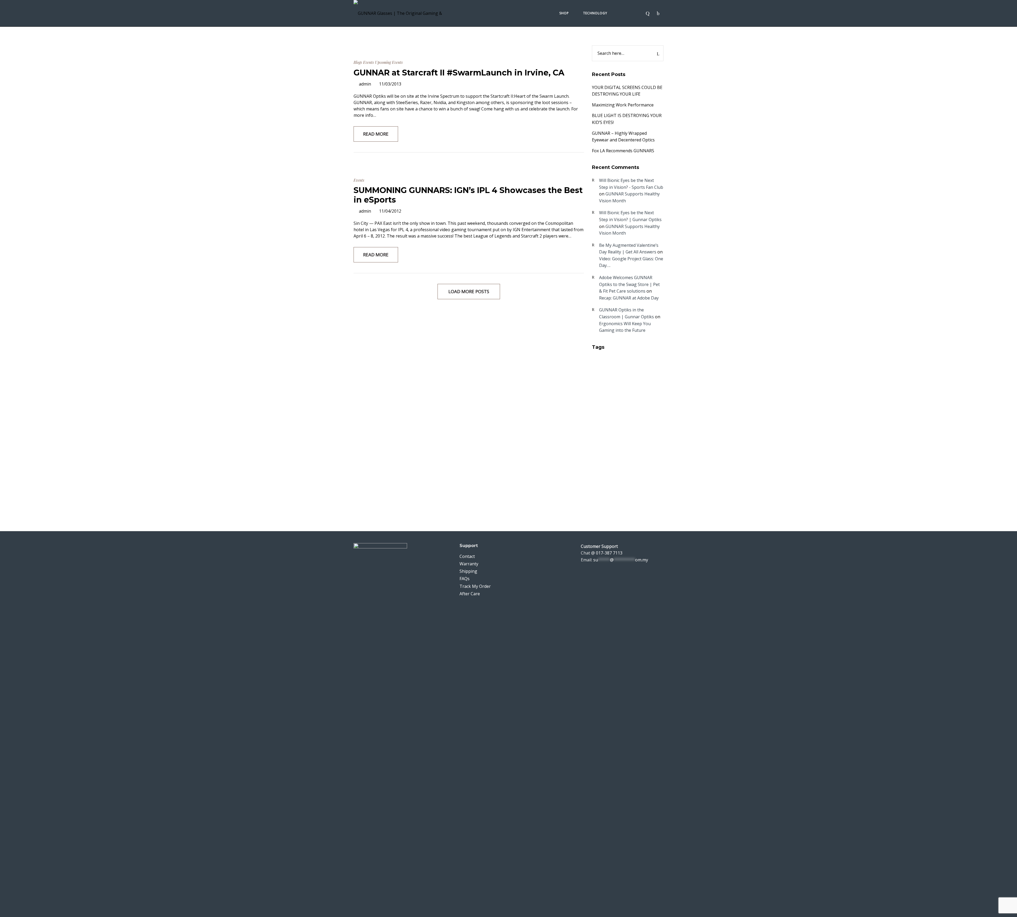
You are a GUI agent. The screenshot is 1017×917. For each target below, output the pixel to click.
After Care (470, 594)
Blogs (358, 62)
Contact (467, 556)
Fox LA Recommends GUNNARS (623, 151)
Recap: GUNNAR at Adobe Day (629, 298)
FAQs (465, 578)
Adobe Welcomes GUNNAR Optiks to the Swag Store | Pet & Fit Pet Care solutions (629, 284)
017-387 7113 (609, 553)
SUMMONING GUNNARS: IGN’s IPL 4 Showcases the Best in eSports (468, 195)
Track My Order (475, 586)
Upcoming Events (389, 62)
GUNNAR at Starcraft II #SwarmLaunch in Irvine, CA (459, 73)
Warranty (469, 564)
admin (365, 84)
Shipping (468, 571)
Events (368, 62)
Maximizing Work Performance (623, 105)
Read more (376, 134)
